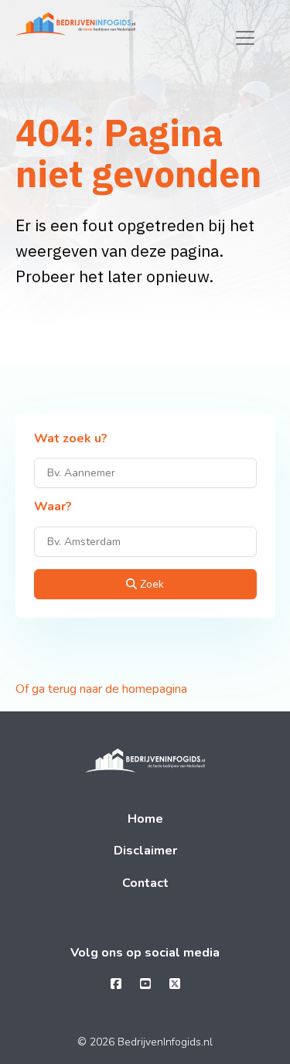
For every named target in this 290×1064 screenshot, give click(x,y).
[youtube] (145, 984)
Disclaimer (145, 850)
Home (145, 818)
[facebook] (116, 984)
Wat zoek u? (70, 439)
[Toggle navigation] (245, 38)
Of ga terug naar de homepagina (101, 688)
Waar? (53, 507)
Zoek (150, 584)
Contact (145, 883)
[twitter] (174, 984)
